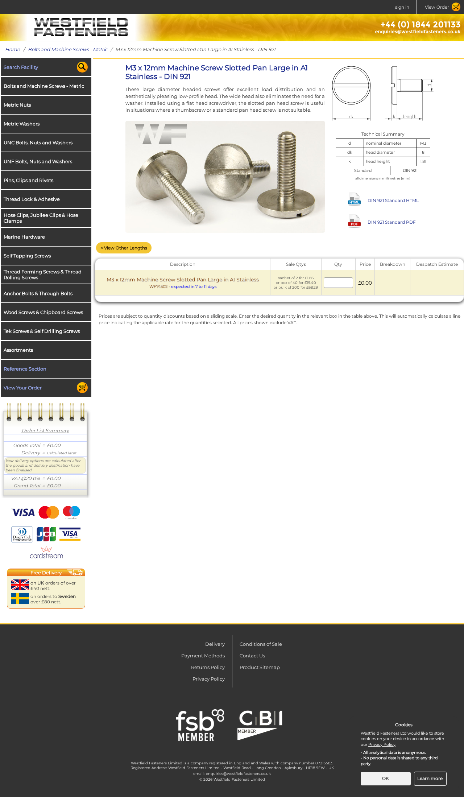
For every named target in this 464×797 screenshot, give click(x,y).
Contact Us (252, 655)
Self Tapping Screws (27, 256)
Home (12, 49)
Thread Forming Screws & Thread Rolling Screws (43, 274)
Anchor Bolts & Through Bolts (38, 293)
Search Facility (21, 67)
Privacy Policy (208, 679)
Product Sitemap (260, 667)
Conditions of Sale (261, 644)
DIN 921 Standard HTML (393, 200)
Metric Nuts (17, 105)
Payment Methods (203, 655)
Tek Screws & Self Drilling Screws (42, 331)
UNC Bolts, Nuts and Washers (38, 142)
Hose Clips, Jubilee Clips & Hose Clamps (41, 218)
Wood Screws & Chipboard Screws (43, 312)
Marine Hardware (24, 237)
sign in (402, 7)
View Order (437, 7)
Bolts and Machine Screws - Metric (67, 49)
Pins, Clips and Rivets (28, 180)
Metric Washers (22, 124)
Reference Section (25, 369)
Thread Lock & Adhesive (32, 199)
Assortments (18, 350)
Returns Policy (208, 667)
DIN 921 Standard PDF (392, 222)
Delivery (215, 644)
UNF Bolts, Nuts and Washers (38, 161)
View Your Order (23, 388)
